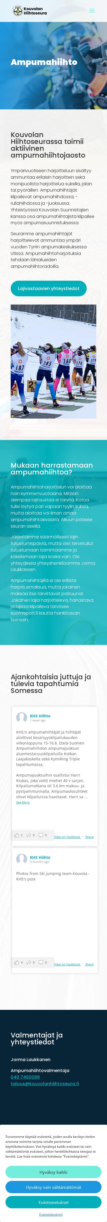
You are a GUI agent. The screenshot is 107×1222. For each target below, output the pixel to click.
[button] (92, 14)
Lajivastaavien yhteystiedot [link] (49, 288)
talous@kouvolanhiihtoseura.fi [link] (45, 1084)
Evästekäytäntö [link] (51, 1214)
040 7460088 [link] (25, 1077)
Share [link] (89, 837)
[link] (30, 10)
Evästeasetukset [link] (54, 1202)
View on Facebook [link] (67, 837)
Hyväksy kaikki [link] (53, 1172)
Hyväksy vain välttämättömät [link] (53, 1187)
